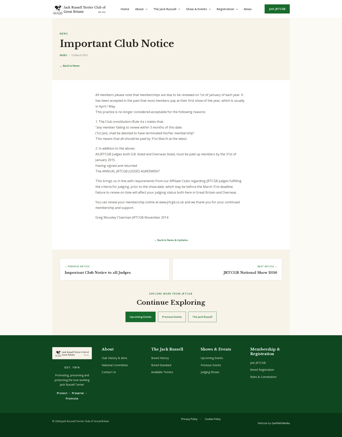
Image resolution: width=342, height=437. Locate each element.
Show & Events (196, 9)
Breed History (160, 358)
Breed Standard (161, 365)
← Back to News (70, 65)
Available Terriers (162, 372)
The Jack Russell (202, 317)
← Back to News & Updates (171, 240)
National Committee (115, 365)
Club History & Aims (114, 358)
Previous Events (172, 317)
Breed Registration (262, 370)
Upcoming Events (140, 317)
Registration (225, 9)
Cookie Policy (213, 419)
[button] (145, 9)
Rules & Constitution (263, 377)
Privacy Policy (189, 419)
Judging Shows (210, 372)
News (248, 9)
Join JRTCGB (258, 363)
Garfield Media (281, 423)
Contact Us (109, 372)
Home (125, 9)
